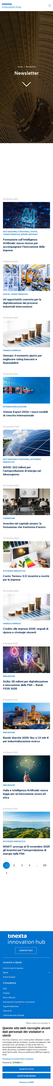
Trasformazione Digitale (13, 1015)
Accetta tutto (26, 1069)
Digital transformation (15, 294)
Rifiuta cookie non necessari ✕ (38, 1023)
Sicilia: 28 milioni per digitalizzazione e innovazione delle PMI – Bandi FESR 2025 (25, 685)
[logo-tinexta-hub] (11, 5)
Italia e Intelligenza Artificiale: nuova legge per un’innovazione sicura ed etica (25, 794)
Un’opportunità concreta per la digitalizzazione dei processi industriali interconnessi (22, 303)
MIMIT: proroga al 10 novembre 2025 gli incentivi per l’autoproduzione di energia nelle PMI (26, 850)
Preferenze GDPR (26, 1082)
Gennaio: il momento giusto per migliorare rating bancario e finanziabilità (22, 359)
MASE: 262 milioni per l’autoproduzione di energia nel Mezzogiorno (22, 471)
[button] (50, 5)
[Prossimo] (6, 873)
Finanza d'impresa (12, 350)
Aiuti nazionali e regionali (16, 232)
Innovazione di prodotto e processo (19, 1002)
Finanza (6, 993)
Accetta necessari (26, 1076)
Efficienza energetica (14, 571)
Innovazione (9, 676)
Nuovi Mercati (9, 997)
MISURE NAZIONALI (29, 234)
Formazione (9, 518)
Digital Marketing (10, 1006)
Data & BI (7, 1011)
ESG (5, 988)
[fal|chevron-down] (26, 84)
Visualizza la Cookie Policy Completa (17, 1059)
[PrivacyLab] (17, 1062)
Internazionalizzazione (15, 407)
